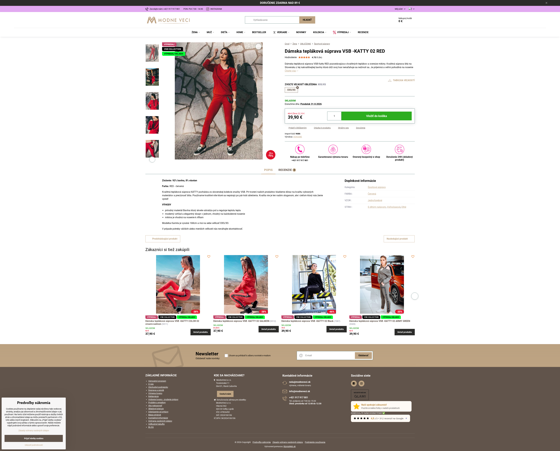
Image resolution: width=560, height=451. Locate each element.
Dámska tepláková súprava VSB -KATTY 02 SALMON (241, 321)
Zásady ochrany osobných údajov (287, 442)
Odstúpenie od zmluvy (158, 412)
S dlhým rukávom (377, 207)
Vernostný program (157, 381)
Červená (372, 193)
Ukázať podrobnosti (34, 445)
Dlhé (403, 207)
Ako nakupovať (155, 405)
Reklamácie (153, 396)
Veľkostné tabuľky (156, 424)
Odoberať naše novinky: (208, 358)
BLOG (151, 427)
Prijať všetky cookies (33, 438)
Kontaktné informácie (158, 418)
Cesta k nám (225, 394)
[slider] (304, 57)
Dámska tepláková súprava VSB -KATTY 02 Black (307, 321)
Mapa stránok (154, 415)
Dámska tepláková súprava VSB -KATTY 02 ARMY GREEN (379, 321)
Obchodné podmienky (158, 387)
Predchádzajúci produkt (164, 238)
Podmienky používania (315, 442)
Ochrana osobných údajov (160, 421)
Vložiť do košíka (376, 116)
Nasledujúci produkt (397, 238)
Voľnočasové (393, 207)
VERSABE (297, 137)
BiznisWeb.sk (290, 446)
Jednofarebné (375, 200)
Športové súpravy (377, 187)
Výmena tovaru (155, 393)
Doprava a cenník (156, 390)
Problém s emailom (157, 402)
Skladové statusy (156, 409)
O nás (151, 384)
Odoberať (363, 355)
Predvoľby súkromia (262, 442)
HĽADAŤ (307, 19)
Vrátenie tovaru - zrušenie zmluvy (163, 399)
